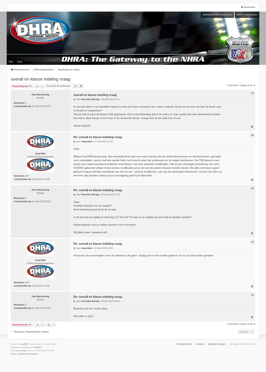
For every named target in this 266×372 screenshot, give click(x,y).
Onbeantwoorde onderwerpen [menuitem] (217, 14)
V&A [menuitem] (11, 61)
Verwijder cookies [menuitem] (216, 344)
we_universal (20, 351)
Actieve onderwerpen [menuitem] (247, 14)
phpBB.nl (38, 347)
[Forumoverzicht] (133, 38)
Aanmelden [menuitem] (249, 7)
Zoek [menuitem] (19, 61)
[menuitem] (14, 354)
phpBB (24, 344)
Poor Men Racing (40, 94)
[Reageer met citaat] (252, 93)
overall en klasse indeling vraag (40, 79)
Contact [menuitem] (200, 344)
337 (27, 176)
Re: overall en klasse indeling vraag (97, 137)
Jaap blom (40, 153)
